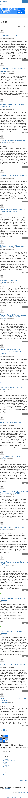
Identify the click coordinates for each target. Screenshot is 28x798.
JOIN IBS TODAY (24, 780)
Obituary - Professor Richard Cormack (13, 175)
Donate (5, 762)
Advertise (5, 767)
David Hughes (4, 565)
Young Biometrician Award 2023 (11, 422)
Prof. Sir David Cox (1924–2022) (11, 631)
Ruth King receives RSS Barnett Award (13, 598)
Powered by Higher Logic (14, 797)
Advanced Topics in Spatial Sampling (12, 664)
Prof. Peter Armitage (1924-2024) (11, 387)
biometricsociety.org (5, 1)
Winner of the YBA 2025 (8, 280)
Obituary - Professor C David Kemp (12, 246)
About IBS (5, 759)
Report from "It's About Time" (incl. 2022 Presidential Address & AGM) (14, 492)
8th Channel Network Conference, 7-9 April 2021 (13, 700)
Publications (6, 763)
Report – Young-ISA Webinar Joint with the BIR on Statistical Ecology (13, 316)
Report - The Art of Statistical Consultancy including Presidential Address (11, 351)
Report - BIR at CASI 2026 (9, 35)
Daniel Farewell (4, 389)
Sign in (25, 1)
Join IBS (2, 4)
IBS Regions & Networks (9, 760)
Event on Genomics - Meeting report (12, 140)
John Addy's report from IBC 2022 (12, 527)
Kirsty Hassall (3, 36)
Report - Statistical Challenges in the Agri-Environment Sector (12, 210)
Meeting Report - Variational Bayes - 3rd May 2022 (14, 563)
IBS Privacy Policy (9, 788)
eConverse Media (23, 792)
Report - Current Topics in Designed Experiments (12, 69)
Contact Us (6, 765)
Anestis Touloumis (4, 529)
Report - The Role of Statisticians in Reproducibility (12, 105)
